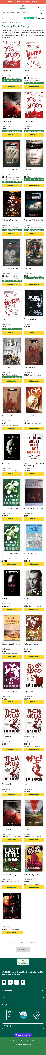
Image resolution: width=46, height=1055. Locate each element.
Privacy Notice (30, 1050)
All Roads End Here (10, 224)
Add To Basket (11, 88)
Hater (25, 71)
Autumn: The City (9, 172)
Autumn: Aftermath (10, 274)
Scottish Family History (33, 518)
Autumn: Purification (11, 518)
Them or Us (7, 123)
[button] (3, 7)
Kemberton (7, 931)
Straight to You (29, 425)
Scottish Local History (11, 653)
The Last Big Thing (31, 884)
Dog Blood (6, 71)
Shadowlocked (29, 326)
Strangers (27, 839)
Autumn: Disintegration (29, 225)
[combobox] (22, 12)
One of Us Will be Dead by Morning (30, 474)
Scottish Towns (29, 563)
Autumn (26, 172)
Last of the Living (9, 884)
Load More (22, 959)
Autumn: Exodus (30, 376)
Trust (25, 608)
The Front (6, 376)
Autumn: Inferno (9, 425)
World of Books (19, 1050)
